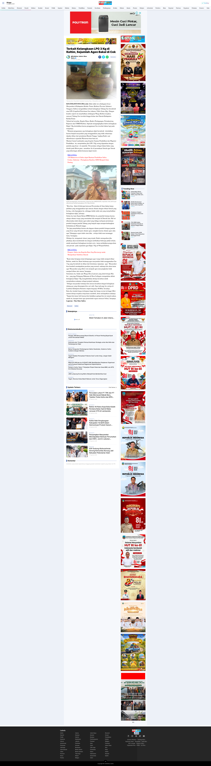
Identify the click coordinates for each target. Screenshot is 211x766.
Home (67, 45)
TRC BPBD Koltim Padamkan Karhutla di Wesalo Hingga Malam (137, 224)
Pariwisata (93, 749)
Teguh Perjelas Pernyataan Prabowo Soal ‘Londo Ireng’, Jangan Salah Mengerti (90, 356)
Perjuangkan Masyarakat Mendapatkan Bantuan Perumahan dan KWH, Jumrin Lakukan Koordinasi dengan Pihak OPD (102, 437)
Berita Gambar (79, 751)
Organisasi (186, 8)
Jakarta (128, 8)
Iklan (164, 8)
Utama (77, 733)
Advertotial (93, 755)
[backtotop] (105, 761)
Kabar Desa (108, 745)
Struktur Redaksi (131, 739)
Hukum (122, 8)
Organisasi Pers (131, 745)
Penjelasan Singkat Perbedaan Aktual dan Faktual (137, 213)
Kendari (40, 8)
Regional (171, 8)
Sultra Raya (11, 8)
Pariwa (62, 757)
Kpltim (106, 755)
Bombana (77, 747)
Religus (77, 757)
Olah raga (92, 747)
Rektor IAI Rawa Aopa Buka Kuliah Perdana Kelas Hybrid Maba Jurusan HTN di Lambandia (102, 409)
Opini (208, 8)
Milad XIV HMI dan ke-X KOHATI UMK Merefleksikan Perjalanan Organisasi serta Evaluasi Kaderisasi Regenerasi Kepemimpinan (91, 363)
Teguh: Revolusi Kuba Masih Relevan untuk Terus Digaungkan (87, 379)
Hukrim (67, 8)
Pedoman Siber (129, 741)
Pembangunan (106, 8)
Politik (53, 8)
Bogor (92, 446)
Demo (91, 751)
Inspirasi (60, 8)
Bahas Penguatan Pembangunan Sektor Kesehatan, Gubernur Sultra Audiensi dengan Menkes (89, 350)
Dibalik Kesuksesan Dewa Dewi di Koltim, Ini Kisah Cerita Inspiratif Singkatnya (137, 203)
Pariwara (178, 8)
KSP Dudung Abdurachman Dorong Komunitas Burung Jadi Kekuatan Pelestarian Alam (101, 451)
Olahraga (62, 747)
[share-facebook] (99, 57)
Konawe (201, 8)
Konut (61, 755)
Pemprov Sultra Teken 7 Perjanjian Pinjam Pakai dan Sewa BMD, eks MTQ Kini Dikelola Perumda (91, 368)
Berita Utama (78, 749)
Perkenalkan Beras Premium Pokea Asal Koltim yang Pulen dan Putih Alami (137, 193)
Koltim (3, 8)
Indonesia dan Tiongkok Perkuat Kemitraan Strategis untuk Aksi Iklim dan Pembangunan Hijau (91, 343)
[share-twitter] (103, 57)
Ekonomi (19, 8)
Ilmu (106, 747)
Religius (142, 8)
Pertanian (194, 8)
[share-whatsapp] (107, 57)
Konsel (47, 8)
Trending (206, 3)
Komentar (113, 57)
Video (61, 751)
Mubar (77, 755)
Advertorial (150, 8)
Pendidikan (82, 8)
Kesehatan (97, 8)
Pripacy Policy (140, 743)
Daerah (26, 8)
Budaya (74, 8)
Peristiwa (158, 8)
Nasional (89, 8)
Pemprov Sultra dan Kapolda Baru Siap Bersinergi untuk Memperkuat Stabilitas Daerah (86, 253)
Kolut (106, 749)
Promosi (62, 753)
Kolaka (115, 8)
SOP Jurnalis (131, 743)
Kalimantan (93, 753)
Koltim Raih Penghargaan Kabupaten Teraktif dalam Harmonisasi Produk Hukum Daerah (100, 423)
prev (132, 722)
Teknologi (77, 753)
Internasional (63, 749)
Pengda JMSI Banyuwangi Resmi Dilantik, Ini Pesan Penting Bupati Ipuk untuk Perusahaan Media (90, 336)
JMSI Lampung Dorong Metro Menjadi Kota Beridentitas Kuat (87, 374)
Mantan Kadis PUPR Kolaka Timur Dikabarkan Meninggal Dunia (137, 234)
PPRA (138, 745)
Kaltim (106, 751)
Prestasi (135, 8)
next (133, 722)
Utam (91, 757)
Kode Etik (144, 741)
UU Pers (143, 745)
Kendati (107, 753)
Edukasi (33, 8)
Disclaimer (137, 741)
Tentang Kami (141, 739)
